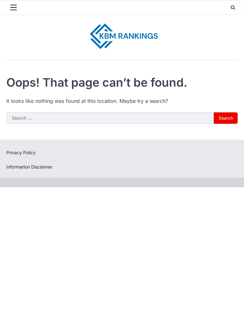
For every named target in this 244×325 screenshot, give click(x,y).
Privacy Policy (21, 152)
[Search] (233, 7)
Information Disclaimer (29, 166)
